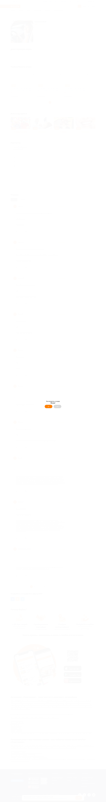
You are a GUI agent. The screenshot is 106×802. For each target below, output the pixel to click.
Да (48, 406)
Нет (57, 406)
